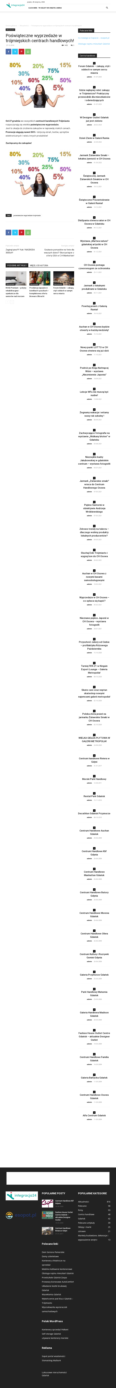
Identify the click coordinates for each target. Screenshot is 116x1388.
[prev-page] (7, 302)
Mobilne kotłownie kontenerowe (57, 1269)
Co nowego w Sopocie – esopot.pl (93, 38)
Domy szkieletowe (50, 1256)
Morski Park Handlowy (94, 779)
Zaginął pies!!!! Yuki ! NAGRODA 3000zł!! (20, 251)
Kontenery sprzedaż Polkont (55, 1329)
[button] (107, 7)
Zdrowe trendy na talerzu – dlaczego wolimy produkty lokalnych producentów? (94, 532)
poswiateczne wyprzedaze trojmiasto (27, 215)
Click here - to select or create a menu (45, 8)
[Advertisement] (58, 18)
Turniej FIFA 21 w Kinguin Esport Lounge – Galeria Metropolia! (94, 669)
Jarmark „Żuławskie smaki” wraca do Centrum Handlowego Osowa (94, 484)
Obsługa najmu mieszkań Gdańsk (94, 43)
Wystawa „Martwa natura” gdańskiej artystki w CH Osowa (94, 244)
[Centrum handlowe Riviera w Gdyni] (47, 1231)
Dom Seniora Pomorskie (53, 1252)
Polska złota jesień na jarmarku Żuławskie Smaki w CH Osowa (94, 717)
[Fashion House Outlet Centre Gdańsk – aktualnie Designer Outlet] (47, 1215)
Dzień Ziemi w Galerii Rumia (94, 138)
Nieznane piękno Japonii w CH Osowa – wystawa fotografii (94, 621)
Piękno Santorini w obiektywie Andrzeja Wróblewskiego (94, 508)
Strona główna (11, 25)
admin (89, 77)
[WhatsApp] (28, 51)
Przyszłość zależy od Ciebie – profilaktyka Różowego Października (94, 645)
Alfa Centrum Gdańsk (94, 1115)
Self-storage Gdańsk (51, 1333)
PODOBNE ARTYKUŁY (17, 265)
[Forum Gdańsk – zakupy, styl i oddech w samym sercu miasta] (63, 278)
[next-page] (12, 302)
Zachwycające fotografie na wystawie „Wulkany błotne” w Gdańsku (94, 436)
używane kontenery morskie (55, 1338)
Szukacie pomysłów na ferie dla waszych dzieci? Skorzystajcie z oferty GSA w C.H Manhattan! (59, 252)
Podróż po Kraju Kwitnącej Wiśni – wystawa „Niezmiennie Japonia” (94, 371)
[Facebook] (8, 51)
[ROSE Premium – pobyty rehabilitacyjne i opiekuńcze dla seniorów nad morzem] (16, 278)
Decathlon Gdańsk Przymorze (94, 813)
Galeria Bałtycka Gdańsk (94, 1077)
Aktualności (24, 25)
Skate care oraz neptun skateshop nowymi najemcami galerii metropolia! (94, 693)
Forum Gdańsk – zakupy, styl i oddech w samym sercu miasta (63, 291)
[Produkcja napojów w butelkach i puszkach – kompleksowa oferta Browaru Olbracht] (39, 278)
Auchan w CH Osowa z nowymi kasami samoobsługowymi (94, 577)
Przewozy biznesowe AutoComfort (58, 1281)
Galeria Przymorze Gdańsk (94, 974)
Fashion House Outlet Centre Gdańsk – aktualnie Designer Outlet (94, 1036)
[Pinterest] (21, 51)
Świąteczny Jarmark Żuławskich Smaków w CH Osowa (94, 179)
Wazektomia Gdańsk (51, 1294)
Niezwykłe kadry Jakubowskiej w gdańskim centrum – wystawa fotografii (94, 460)
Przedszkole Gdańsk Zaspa (54, 1277)
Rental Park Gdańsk (94, 796)
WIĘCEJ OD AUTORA (39, 265)
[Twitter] (15, 51)
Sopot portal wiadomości (53, 1356)
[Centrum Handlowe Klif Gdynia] (47, 1204)
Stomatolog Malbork (51, 1360)
